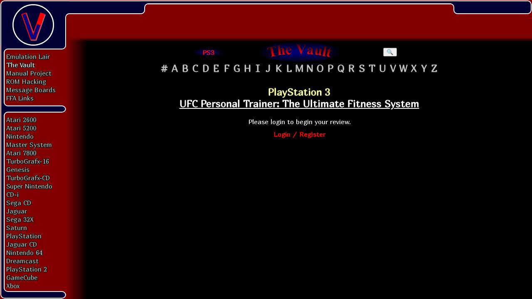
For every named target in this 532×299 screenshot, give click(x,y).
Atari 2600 (21, 119)
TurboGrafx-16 (27, 161)
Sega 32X (20, 219)
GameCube (21, 277)
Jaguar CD (21, 244)
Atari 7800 (21, 153)
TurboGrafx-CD (28, 177)
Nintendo (20, 136)
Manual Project (29, 73)
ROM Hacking (26, 81)
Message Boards (31, 89)
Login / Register (299, 134)
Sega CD (18, 202)
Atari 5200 (21, 128)
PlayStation (24, 236)
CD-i (12, 194)
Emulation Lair (28, 56)
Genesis (18, 169)
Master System (29, 144)
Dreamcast (22, 261)
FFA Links (20, 98)
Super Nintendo (29, 186)
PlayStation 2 (26, 269)
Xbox (13, 285)
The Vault (20, 65)
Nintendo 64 (24, 252)
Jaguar (16, 211)
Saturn (16, 227)
